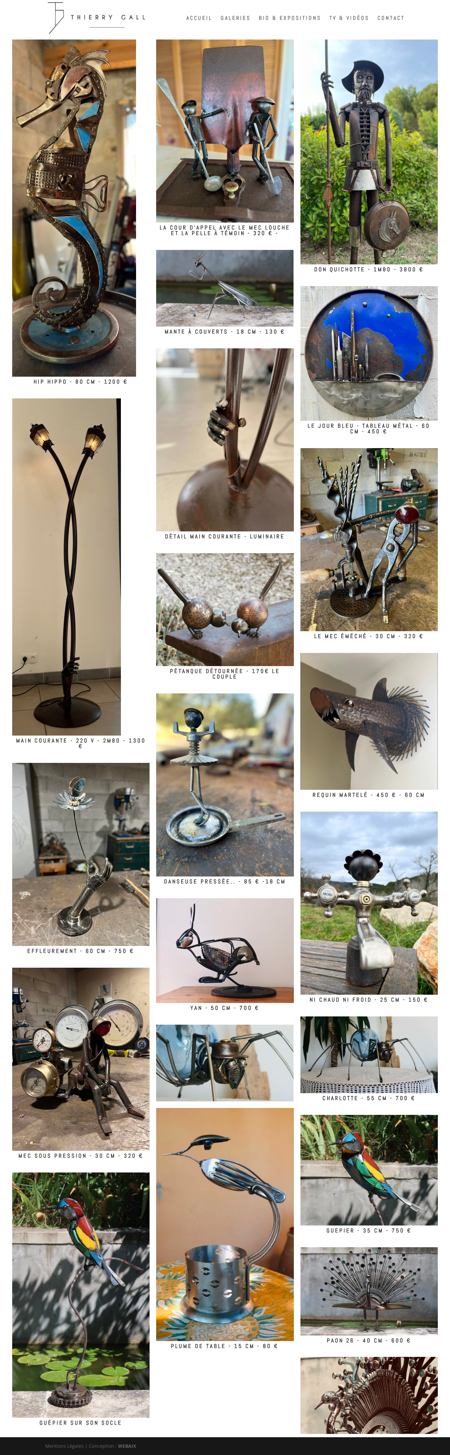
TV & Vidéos (349, 18)
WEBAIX (127, 1446)
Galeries (236, 18)
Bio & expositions (290, 18)
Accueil (199, 18)
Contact (391, 18)
